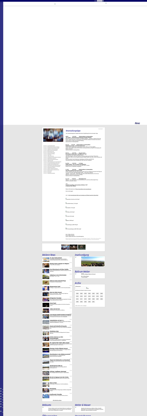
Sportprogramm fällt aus (51, 167)
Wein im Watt (49, 170)
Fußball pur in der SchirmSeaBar (52, 149)
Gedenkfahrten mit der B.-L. (51, 158)
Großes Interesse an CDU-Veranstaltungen (54, 161)
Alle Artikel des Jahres (57, 400)
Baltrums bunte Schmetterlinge (52, 150)
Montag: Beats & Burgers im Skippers (53, 146)
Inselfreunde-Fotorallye (51, 173)
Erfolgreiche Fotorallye (51, 153)
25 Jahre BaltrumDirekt (51, 145)
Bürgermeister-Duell (50, 151)
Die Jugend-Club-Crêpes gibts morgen (53, 162)
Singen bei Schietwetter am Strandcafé (53, 166)
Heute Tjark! (49, 154)
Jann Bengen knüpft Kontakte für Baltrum (54, 157)
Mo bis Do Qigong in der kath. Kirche (53, 169)
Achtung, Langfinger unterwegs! (52, 168)
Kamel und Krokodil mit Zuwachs (52, 159)
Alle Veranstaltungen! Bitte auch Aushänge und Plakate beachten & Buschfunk (83, 195)
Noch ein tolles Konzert (51, 152)
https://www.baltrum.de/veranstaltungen (83, 189)
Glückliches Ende (50, 160)
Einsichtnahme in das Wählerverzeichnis (53, 165)
